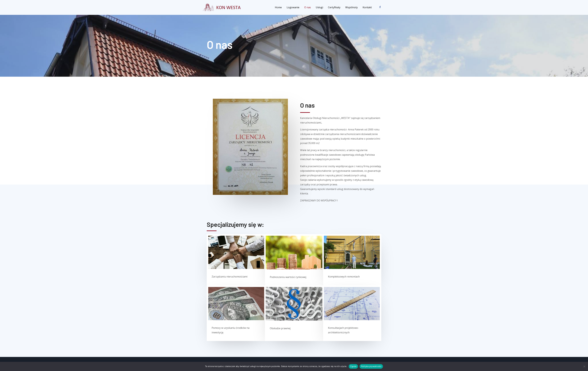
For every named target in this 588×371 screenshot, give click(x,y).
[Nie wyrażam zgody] (584, 366)
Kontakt (367, 7)
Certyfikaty (334, 7)
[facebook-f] (380, 7)
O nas (307, 7)
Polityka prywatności (371, 366)
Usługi (319, 7)
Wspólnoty (351, 7)
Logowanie (293, 7)
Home (278, 7)
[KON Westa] (222, 7)
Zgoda (353, 366)
